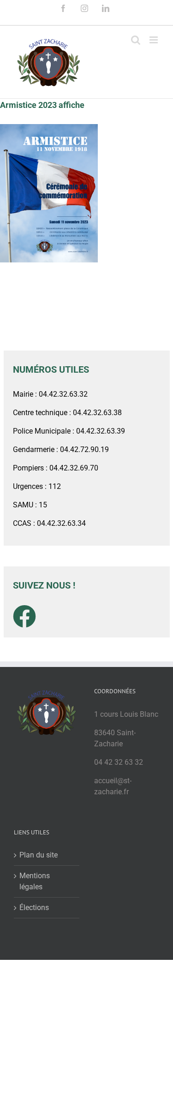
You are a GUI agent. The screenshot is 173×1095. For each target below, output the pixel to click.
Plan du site (38, 855)
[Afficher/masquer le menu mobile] (154, 40)
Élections (34, 907)
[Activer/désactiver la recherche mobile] (135, 40)
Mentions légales (34, 881)
